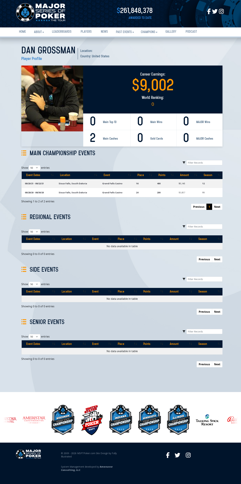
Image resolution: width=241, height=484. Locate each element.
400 (159, 183)
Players (86, 32)
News (104, 32)
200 (159, 192)
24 (137, 192)
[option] (34, 419)
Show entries (35, 167)
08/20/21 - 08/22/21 (34, 183)
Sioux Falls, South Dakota (73, 183)
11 (203, 192)
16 (137, 183)
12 (203, 183)
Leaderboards (61, 32)
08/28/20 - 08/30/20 (34, 192)
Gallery (170, 32)
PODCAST (191, 32)
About (38, 32)
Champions (148, 32)
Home (22, 32)
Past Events (124, 32)
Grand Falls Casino (112, 183)
